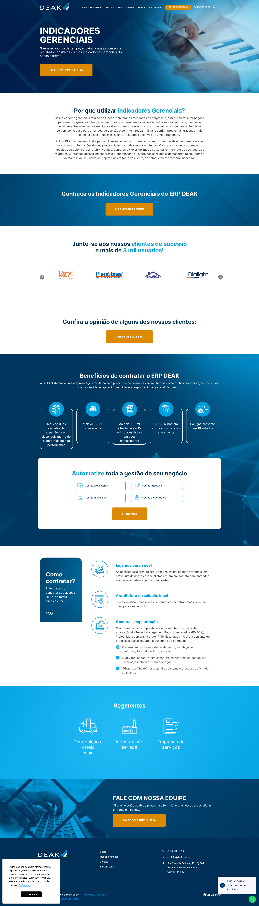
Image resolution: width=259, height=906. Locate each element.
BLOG (141, 7)
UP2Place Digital (70, 898)
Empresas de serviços (171, 744)
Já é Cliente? (202, 7)
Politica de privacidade (94, 894)
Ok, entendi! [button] (31, 894)
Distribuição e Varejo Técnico (88, 747)
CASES (130, 7)
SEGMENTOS (113, 7)
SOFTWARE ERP (90, 7)
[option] (66, 275)
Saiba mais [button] (25, 885)
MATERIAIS (155, 7)
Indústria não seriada (129, 744)
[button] (42, 277)
